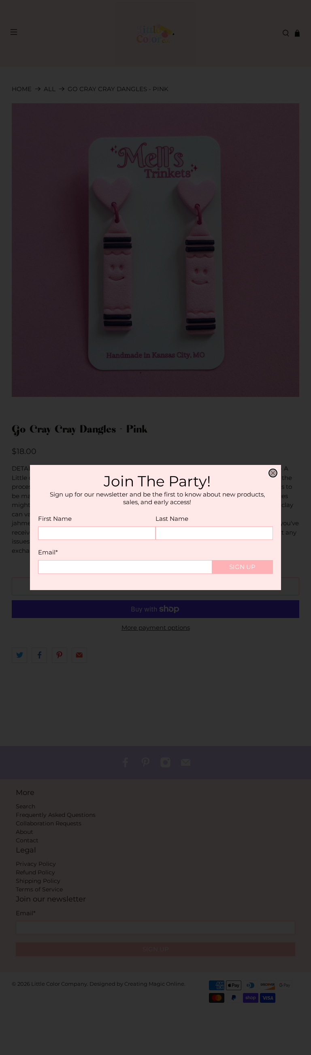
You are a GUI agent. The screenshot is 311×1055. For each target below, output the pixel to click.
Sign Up (242, 567)
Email (48, 552)
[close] (273, 473)
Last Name (172, 518)
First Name (55, 518)
